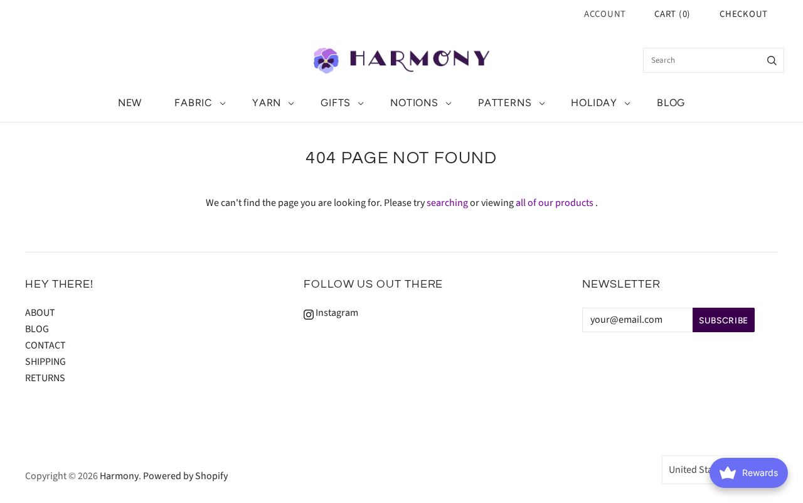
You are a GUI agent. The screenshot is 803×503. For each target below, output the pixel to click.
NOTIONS (414, 103)
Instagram (336, 313)
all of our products (554, 203)
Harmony (119, 476)
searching (447, 203)
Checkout (744, 14)
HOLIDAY (594, 103)
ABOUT (40, 313)
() (672, 14)
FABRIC (193, 103)
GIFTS (336, 103)
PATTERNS (504, 103)
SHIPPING (45, 362)
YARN (266, 103)
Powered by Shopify (185, 476)
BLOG (671, 103)
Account (605, 14)
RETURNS (45, 378)
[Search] (772, 60)
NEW (130, 103)
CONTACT (45, 345)
